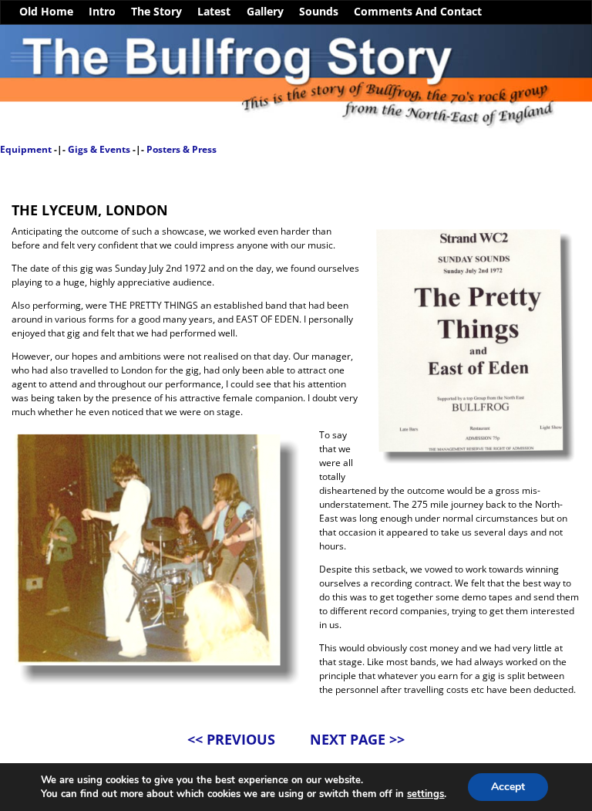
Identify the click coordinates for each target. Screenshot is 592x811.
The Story (156, 12)
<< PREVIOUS (231, 739)
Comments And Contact (418, 12)
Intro (102, 12)
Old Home (46, 12)
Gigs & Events (99, 149)
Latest (213, 12)
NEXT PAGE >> (357, 739)
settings (425, 794)
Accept (508, 786)
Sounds (318, 12)
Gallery (265, 12)
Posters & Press (181, 149)
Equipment (26, 149)
